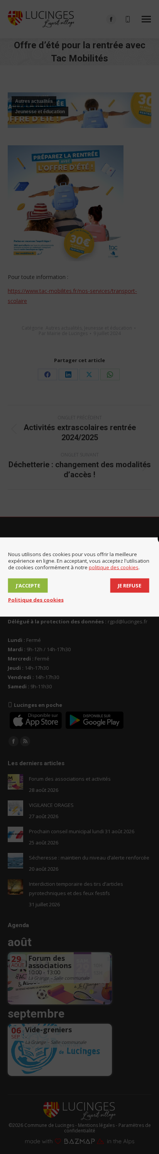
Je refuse (129, 585)
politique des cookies (114, 567)
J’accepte (28, 585)
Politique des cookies (36, 599)
